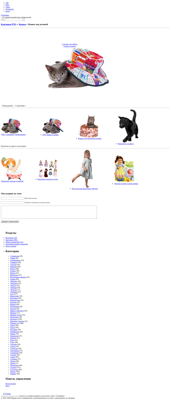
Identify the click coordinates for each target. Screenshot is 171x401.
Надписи (13, 319)
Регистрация (11, 384)
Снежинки (14, 353)
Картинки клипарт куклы (47, 179)
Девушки (13, 283)
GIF (7, 3)
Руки (12, 342)
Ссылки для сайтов (69, 44)
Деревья (13, 288)
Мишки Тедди (16, 315)
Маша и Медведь (17, 311)
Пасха (12, 328)
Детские (13, 290)
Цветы (12, 372)
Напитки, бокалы (17, 321)
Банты (12, 269)
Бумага (13, 271)
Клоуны (13, 302)
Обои (8, 7)
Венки (12, 273)
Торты (12, 361)
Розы (12, 340)
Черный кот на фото (126, 144)
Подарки (13, 330)
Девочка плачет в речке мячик (126, 184)
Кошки (22, 24)
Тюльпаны (14, 365)
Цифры (13, 374)
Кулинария (14, 307)
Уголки (13, 367)
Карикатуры (15, 300)
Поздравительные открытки (17, 244)
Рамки (12, 334)
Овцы (12, 325)
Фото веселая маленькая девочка (85, 189)
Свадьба (13, 344)
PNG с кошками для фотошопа (13, 134)
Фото (8, 11)
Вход (8, 386)
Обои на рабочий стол (14, 242)
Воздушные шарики (18, 277)
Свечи (12, 346)
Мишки (13, 313)
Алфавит (13, 262)
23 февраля (14, 256)
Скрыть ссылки (70, 46)
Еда (11, 294)
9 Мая (12, 258)
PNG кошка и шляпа (50, 135)
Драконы (13, 292)
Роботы (13, 338)
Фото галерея (11, 246)
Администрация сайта (10, 396)
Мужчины (14, 317)
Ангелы (13, 265)
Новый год (14, 323)
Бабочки (13, 267)
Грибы (12, 279)
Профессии (14, 332)
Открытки (10, 9)
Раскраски (14, 336)
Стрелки (13, 359)
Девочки (13, 281)
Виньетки (14, 275)
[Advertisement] (85, 36)
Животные (14, 296)
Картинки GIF (11, 238)
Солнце (13, 355)
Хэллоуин (14, 370)
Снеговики (14, 351)
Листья (13, 309)
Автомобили (15, 260)
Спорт (12, 357)
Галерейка (5, 15)
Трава (12, 363)
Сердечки (14, 349)
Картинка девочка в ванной (12, 181)
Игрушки (14, 298)
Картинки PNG (9, 24)
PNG (7, 5)
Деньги (13, 286)
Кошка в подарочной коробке (89, 138)
